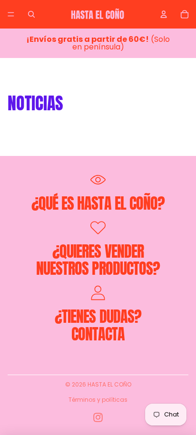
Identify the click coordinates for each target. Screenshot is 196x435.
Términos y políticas (98, 400)
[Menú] (11, 14)
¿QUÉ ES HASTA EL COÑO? (98, 203)
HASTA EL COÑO (109, 384)
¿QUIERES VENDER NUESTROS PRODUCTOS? (98, 260)
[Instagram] (98, 417)
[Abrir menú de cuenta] (163, 14)
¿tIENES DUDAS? (98, 316)
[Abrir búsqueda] (31, 14)
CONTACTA (98, 334)
